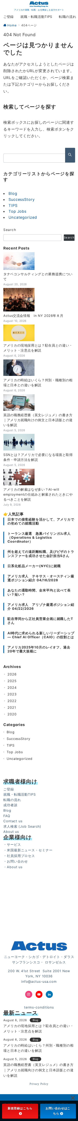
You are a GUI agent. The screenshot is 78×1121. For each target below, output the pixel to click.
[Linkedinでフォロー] (49, 994)
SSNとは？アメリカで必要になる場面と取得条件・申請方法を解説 (38, 457)
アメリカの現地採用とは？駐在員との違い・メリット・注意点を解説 (38, 347)
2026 (12, 674)
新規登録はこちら (20, 1108)
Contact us (12, 821)
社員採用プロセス (21, 856)
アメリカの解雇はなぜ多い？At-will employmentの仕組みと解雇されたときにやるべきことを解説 (38, 494)
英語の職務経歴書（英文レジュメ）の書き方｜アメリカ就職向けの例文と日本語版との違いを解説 (38, 420)
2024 (12, 687)
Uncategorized (23, 217)
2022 (12, 701)
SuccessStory (22, 199)
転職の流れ (12, 800)
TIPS (13, 205)
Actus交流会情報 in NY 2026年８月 (33, 316)
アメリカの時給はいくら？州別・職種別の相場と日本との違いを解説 (38, 382)
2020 (12, 714)
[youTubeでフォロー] (39, 994)
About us (11, 832)
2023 (12, 694)
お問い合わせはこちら (58, 1110)
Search (9, 230)
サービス (14, 844)
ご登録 (8, 789)
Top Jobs (17, 211)
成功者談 (10, 805)
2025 (12, 681)
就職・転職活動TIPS (19, 794)
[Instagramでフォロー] (28, 994)
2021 (11, 707)
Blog (13, 193)
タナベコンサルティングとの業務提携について (38, 276)
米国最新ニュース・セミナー (30, 850)
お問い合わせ (17, 861)
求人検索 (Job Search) (22, 826)
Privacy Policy (39, 1083)
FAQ (6, 816)
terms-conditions (39, 1007)
